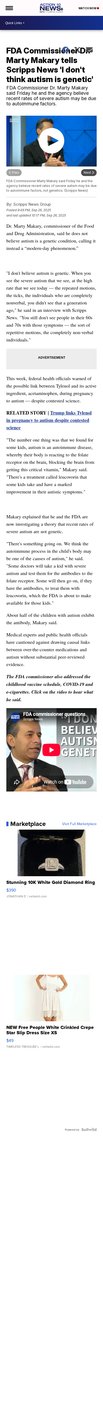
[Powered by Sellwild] (89, 1129)
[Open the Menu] (9, 8)
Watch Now (87, 8)
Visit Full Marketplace (79, 824)
